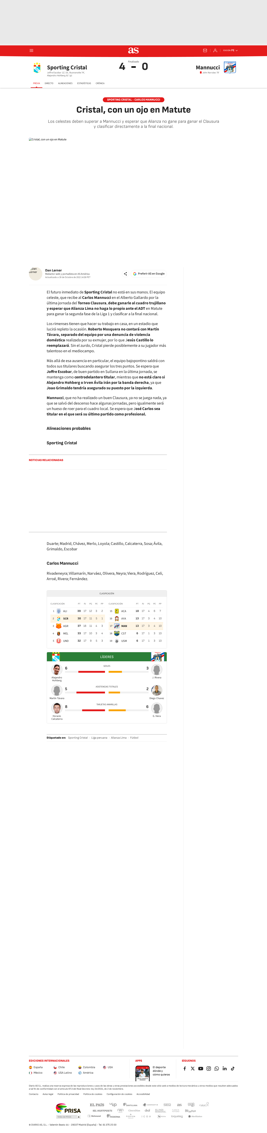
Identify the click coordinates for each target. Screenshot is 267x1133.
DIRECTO (49, 83)
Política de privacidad (68, 1094)
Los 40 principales (113, 1104)
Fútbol (134, 738)
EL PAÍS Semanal (160, 1110)
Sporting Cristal (78, 738)
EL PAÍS (97, 1104)
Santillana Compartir (150, 1104)
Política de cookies (92, 1094)
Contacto (33, 1094)
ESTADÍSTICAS (84, 83)
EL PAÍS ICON (146, 1116)
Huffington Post (102, 1110)
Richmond (94, 1116)
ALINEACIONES (65, 83)
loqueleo (177, 1116)
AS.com (179, 1104)
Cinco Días (134, 1110)
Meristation (195, 1116)
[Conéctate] (215, 50)
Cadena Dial (147, 1110)
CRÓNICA (100, 83)
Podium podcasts (130, 1116)
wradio (121, 1110)
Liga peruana (99, 738)
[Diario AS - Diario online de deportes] (133, 50)
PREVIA (36, 83)
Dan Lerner (53, 270)
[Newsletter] (205, 50)
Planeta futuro (175, 1110)
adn (191, 1104)
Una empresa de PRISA (68, 1108)
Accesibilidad (143, 1094)
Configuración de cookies (119, 1094)
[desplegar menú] (31, 50)
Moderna (113, 1116)
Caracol (204, 1104)
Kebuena (190, 1110)
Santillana (130, 1104)
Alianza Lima (119, 738)
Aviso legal (48, 1094)
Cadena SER (167, 1104)
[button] (125, 273)
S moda (161, 1116)
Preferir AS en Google (151, 273)
